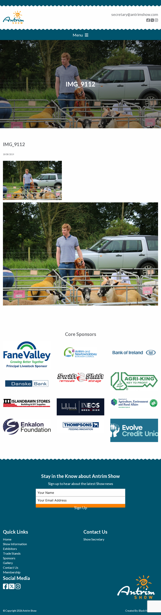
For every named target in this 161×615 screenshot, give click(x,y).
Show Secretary (93, 539)
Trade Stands (12, 553)
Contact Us (10, 567)
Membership (11, 572)
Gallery (8, 563)
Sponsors (9, 558)
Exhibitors (10, 548)
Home (7, 539)
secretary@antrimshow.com (134, 14)
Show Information (15, 544)
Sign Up (80, 506)
